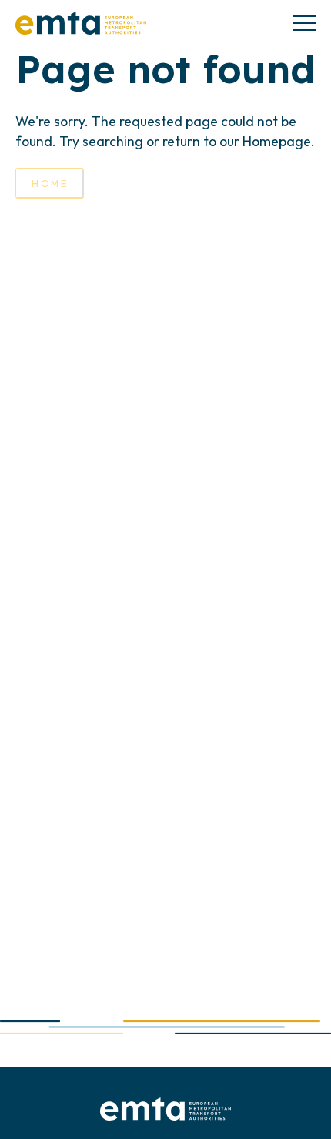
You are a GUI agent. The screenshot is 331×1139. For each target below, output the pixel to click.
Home (50, 183)
